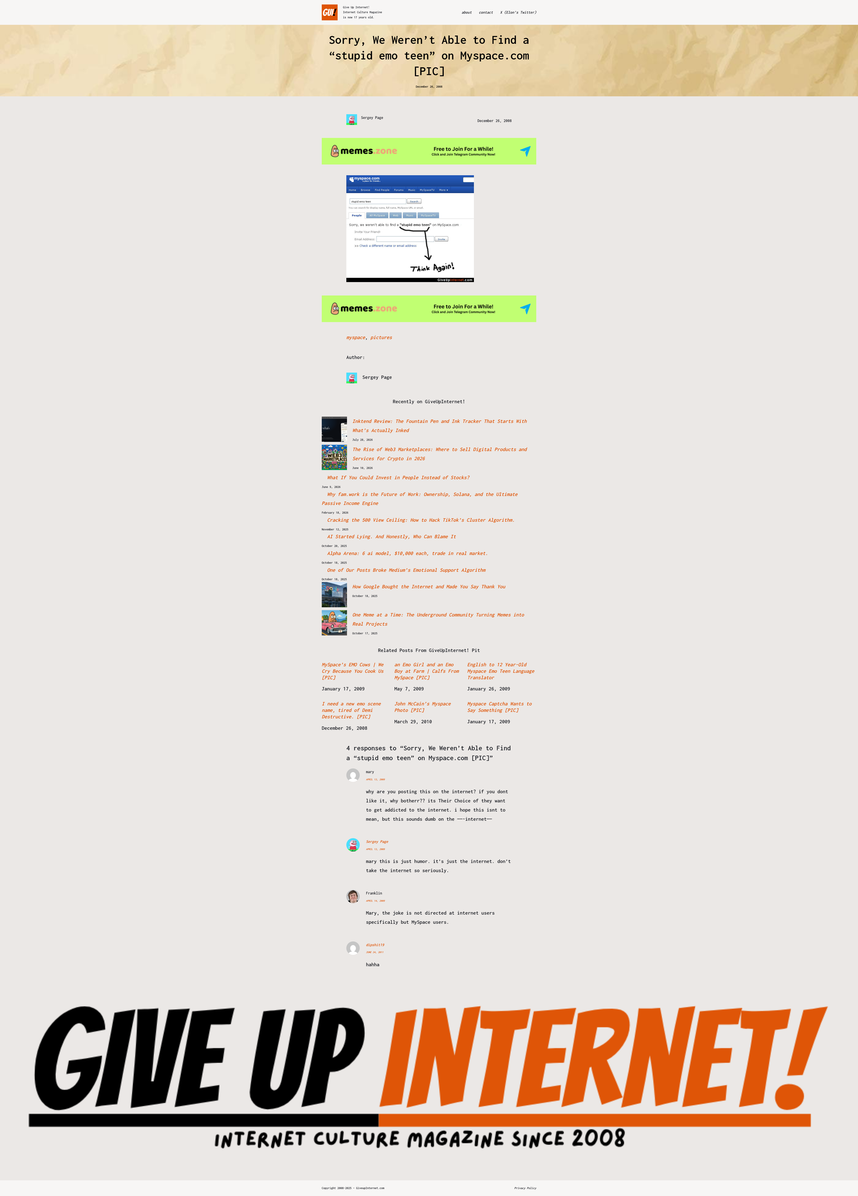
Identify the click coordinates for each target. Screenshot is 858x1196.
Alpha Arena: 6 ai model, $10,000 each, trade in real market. (407, 553)
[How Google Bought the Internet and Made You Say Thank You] (334, 594)
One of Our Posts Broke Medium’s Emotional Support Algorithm (406, 570)
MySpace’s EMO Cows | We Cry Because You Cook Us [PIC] (352, 671)
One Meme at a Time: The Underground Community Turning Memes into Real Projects (438, 619)
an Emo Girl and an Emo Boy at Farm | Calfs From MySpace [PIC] (426, 671)
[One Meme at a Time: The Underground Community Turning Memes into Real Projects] (334, 622)
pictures (381, 337)
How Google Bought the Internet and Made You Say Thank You (428, 586)
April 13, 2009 (375, 779)
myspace (355, 337)
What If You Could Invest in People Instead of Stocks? (398, 477)
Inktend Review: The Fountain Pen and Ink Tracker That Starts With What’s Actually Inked (439, 425)
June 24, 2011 (374, 952)
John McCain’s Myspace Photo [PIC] (422, 707)
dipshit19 (375, 945)
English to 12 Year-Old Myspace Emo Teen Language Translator (500, 671)
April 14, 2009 (375, 900)
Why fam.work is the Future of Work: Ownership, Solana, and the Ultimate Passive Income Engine (419, 498)
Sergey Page (377, 842)
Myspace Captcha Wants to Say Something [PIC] (499, 707)
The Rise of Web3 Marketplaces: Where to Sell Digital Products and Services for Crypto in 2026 (439, 453)
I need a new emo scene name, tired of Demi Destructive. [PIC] (351, 710)
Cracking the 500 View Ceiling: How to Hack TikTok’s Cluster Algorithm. (421, 520)
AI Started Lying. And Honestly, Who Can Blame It (391, 536)
